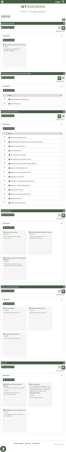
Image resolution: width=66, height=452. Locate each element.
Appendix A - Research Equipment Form (20, 172)
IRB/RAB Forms (42, 11)
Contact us (36, 443)
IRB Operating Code (15, 103)
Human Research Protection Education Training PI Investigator (26, 142)
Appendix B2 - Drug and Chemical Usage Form (22, 181)
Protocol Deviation (10, 308)
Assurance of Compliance (8, 23)
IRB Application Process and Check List (15, 410)
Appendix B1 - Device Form (17, 176)
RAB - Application (35, 384)
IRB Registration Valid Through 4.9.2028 (15, 44)
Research (31, 11)
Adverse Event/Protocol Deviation (10, 287)
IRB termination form (15, 198)
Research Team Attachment (17, 146)
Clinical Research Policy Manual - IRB (19, 99)
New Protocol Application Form (18, 137)
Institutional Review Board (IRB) (9, 111)
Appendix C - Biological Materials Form (20, 185)
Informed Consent (6, 211)
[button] (7, 27)
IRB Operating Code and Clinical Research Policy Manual (16, 73)
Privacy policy (18, 443)
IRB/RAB (36, 11)
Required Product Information (18, 202)
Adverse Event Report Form (38, 308)
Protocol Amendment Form (12, 334)
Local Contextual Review (16, 189)
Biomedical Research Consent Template (20, 159)
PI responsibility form (15, 150)
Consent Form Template (11, 232)
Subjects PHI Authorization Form (18, 168)
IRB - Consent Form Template (18, 155)
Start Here (4, 363)
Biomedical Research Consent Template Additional (23, 163)
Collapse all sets (60, 31)
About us (28, 443)
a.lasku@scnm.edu (34, 392)
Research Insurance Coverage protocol (20, 194)
